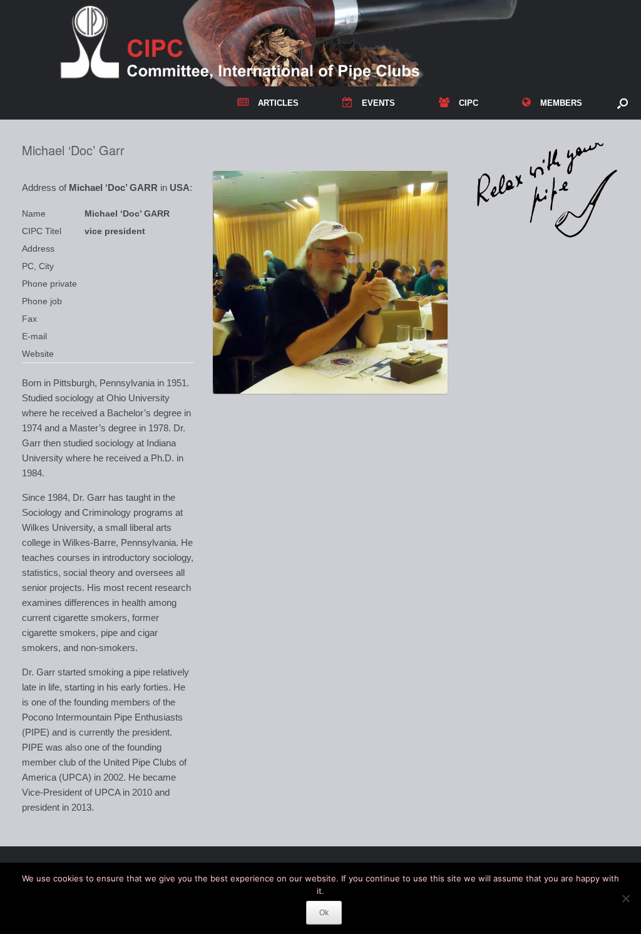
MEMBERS (561, 103)
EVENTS (378, 103)
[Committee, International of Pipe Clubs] (312, 43)
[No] (625, 898)
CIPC (468, 103)
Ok (324, 912)
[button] (622, 103)
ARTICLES (278, 103)
